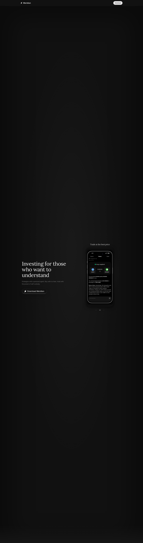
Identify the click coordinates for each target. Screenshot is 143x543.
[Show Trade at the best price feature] (100, 310)
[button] (34, 291)
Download (118, 3)
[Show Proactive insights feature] (96, 310)
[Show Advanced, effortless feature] (104, 310)
